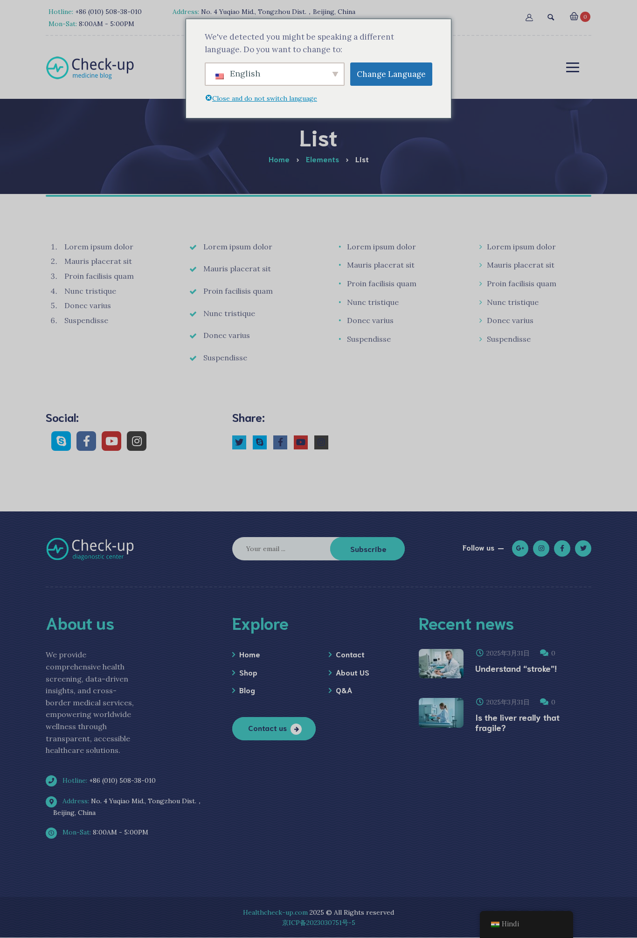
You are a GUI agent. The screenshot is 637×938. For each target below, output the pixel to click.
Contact (350, 654)
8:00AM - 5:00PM (104, 832)
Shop (248, 672)
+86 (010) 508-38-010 (108, 780)
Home (249, 654)
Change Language (391, 74)
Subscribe (368, 548)
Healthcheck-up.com (275, 912)
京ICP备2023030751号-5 (318, 922)
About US (352, 672)
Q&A (344, 690)
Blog (247, 690)
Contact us (267, 727)
